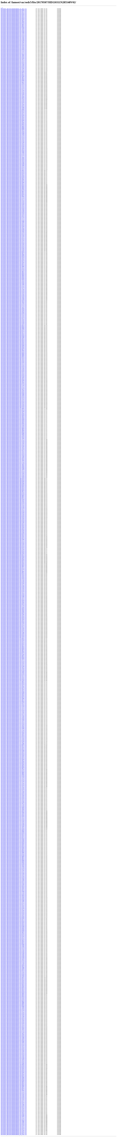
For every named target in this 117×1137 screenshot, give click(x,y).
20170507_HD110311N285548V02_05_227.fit (14, 318)
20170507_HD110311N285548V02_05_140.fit (14, 297)
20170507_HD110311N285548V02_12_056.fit (14, 764)
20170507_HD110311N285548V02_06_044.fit (14, 342)
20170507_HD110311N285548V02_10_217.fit (14, 675)
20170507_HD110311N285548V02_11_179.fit (14, 730)
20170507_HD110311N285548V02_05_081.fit (14, 271)
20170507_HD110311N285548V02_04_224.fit (14, 240)
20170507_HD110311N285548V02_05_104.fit (14, 282)
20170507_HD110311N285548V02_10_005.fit (14, 639)
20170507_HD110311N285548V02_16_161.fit (14, 1112)
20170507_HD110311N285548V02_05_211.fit (14, 314)
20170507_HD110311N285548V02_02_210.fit (14, 99)
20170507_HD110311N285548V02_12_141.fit (14, 794)
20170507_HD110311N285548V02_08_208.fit (14, 539)
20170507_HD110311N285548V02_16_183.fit (14, 1120)
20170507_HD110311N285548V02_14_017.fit (14, 919)
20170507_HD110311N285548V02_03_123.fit (14, 138)
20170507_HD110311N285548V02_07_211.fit (14, 470)
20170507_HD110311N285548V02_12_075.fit (14, 771)
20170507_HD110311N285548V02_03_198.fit (14, 163)
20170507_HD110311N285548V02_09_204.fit (14, 619)
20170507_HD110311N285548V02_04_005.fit (14, 170)
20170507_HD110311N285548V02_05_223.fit (14, 316)
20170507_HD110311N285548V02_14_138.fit (14, 953)
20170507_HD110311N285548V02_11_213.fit (14, 737)
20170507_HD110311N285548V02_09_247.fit (14, 637)
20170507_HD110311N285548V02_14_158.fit (14, 957)
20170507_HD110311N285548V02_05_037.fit (14, 261)
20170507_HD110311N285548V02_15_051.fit (14, 988)
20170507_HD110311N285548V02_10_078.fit (14, 654)
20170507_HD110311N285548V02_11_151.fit (14, 721)
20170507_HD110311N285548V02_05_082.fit (14, 272)
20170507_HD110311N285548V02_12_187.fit (14, 811)
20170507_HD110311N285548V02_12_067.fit (14, 768)
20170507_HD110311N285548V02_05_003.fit (14, 252)
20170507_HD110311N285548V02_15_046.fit (14, 987)
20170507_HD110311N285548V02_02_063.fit (14, 78)
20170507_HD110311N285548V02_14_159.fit (14, 958)
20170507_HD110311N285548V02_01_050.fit (14, 19)
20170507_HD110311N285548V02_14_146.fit (14, 954)
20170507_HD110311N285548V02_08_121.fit (14, 509)
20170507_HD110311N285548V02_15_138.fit (14, 1016)
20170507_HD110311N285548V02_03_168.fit (14, 152)
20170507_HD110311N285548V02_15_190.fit (14, 1034)
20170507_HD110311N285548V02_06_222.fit (14, 401)
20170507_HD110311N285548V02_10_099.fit (14, 658)
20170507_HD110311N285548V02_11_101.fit (14, 705)
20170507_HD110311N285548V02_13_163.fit (14, 887)
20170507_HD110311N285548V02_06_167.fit (14, 381)
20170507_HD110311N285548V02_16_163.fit (14, 1113)
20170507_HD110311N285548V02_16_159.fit (14, 1111)
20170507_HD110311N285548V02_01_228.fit (14, 64)
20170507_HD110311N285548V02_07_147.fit (14, 450)
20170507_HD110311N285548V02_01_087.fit (14, 25)
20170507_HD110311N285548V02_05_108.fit (14, 284)
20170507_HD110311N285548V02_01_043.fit (14, 18)
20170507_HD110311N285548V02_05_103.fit (14, 280)
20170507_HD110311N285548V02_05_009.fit (14, 256)
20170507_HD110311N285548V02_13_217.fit (14, 904)
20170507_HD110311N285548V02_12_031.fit (14, 752)
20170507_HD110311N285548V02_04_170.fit (14, 217)
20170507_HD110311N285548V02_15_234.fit (14, 1055)
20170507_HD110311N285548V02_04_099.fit (14, 196)
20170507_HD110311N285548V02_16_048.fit (14, 1077)
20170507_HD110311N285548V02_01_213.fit (14, 60)
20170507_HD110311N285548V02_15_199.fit (14, 1038)
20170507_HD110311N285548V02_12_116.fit (14, 781)
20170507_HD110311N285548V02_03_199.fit (14, 164)
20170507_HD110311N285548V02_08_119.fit (14, 508)
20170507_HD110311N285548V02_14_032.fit (14, 923)
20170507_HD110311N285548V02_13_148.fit (14, 879)
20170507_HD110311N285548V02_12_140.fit (14, 793)
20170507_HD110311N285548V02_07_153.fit (14, 454)
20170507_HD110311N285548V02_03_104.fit (14, 131)
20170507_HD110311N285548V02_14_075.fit (14, 935)
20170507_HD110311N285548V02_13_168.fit (14, 891)
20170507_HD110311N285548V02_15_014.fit (14, 980)
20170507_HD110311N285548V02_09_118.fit (14, 580)
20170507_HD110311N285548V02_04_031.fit (14, 174)
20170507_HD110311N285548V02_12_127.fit (14, 786)
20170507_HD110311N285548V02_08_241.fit (14, 551)
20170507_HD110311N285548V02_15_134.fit (14, 1014)
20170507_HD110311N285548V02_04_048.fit (14, 182)
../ (2, 7)
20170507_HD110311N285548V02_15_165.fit (14, 1029)
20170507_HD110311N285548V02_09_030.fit (14, 557)
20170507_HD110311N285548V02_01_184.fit (14, 55)
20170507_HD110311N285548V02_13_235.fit (14, 914)
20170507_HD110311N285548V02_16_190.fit (14, 1122)
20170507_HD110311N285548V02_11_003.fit (14, 683)
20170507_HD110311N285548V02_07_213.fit (14, 472)
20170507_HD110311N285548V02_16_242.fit (14, 1131)
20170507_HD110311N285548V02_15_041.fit (14, 984)
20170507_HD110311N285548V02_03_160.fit (14, 148)
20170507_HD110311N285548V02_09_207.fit (14, 620)
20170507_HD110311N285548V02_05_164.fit (14, 302)
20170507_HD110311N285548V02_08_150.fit (14, 520)
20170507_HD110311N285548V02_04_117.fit (14, 199)
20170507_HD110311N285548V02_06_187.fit (14, 389)
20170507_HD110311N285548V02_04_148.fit (14, 210)
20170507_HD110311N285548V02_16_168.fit (14, 1115)
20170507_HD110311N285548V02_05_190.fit (14, 309)
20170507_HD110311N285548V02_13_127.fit (14, 871)
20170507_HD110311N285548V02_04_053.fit (14, 185)
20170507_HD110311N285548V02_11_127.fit (14, 714)
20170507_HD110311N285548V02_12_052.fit (14, 763)
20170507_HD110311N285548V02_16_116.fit (14, 1094)
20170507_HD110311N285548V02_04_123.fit (14, 200)
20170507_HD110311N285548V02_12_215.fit (14, 818)
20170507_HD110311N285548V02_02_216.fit (14, 100)
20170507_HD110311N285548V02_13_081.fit (14, 857)
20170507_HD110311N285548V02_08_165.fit (14, 526)
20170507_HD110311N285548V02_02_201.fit (14, 98)
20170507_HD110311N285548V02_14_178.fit (14, 963)
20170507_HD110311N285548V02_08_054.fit (14, 489)
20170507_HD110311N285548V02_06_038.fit (14, 337)
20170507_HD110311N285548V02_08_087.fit (14, 496)
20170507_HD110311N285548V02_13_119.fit (14, 868)
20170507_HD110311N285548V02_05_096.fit (14, 278)
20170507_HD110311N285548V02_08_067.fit (14, 491)
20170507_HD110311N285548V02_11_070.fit (14, 702)
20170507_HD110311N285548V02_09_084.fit (14, 571)
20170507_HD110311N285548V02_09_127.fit (14, 584)
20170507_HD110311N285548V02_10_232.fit (14, 677)
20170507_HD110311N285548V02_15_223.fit (14, 1047)
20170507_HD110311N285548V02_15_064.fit (14, 994)
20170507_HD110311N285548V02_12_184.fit (14, 809)
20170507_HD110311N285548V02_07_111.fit (14, 439)
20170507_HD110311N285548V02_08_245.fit (14, 552)
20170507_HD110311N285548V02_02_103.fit (14, 84)
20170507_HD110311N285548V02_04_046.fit (14, 179)
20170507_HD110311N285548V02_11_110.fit (14, 706)
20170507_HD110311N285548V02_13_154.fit (14, 883)
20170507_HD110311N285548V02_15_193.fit (14, 1036)
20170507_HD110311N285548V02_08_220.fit (14, 544)
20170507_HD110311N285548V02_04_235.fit (14, 247)
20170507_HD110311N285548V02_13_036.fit (14, 839)
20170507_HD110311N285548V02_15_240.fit (14, 1059)
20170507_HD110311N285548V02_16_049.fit (14, 1078)
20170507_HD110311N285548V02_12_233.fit (14, 822)
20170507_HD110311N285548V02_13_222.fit (14, 905)
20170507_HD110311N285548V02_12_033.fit (14, 754)
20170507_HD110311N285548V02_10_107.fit (14, 659)
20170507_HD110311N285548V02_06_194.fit (14, 390)
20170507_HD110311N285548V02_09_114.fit (14, 579)
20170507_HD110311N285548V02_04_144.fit (14, 208)
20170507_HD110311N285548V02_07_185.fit (14, 465)
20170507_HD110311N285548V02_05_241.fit (14, 324)
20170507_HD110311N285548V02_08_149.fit (14, 518)
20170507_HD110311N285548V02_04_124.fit (14, 201)
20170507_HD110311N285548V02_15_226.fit (14, 1050)
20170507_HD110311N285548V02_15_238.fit (14, 1058)
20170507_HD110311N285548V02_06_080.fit (14, 353)
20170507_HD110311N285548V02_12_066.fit (14, 767)
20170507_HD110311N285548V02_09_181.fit (14, 609)
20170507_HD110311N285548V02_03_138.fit (14, 142)
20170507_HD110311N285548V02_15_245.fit (14, 1062)
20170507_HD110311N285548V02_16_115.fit (14, 1093)
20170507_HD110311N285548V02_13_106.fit (14, 866)
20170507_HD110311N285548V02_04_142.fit (14, 205)
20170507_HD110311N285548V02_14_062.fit (14, 932)
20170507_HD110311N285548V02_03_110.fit (14, 135)
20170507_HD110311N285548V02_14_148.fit (14, 955)
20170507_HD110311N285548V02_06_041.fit (14, 338)
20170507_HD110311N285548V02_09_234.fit (14, 628)
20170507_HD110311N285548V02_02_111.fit (14, 85)
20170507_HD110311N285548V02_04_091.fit (14, 192)
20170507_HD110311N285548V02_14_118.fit (14, 950)
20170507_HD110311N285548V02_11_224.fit (14, 738)
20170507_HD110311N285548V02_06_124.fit (14, 366)
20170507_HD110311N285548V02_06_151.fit (14, 372)
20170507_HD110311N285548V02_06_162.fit (14, 379)
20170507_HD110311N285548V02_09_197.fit (14, 615)
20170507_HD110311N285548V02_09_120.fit (14, 582)
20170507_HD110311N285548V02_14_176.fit (14, 962)
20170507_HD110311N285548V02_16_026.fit (14, 1068)
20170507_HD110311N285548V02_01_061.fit (14, 20)
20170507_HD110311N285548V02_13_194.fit (14, 897)
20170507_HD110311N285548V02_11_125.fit (14, 711)
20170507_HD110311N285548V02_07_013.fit (14, 410)
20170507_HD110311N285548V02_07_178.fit (14, 463)
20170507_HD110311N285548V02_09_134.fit (14, 589)
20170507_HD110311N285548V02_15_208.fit (14, 1041)
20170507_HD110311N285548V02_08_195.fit (14, 531)
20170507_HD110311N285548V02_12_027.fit (14, 749)
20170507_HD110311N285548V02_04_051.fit (14, 183)
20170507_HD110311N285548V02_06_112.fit (14, 364)
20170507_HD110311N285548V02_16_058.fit (14, 1080)
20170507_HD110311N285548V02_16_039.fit (14, 1075)
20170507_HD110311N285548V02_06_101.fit (14, 358)
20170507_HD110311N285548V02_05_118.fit (14, 289)
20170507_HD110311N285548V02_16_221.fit (14, 1126)
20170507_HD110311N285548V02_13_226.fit (14, 908)
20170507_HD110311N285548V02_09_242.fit (14, 635)
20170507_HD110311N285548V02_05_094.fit (14, 276)
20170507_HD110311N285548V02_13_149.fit (14, 880)
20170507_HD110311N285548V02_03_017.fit (14, 113)
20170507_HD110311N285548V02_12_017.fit (14, 746)
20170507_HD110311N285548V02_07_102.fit (14, 437)
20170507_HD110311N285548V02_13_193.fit (14, 896)
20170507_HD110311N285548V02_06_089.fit (14, 355)
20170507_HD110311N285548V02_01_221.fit (14, 62)
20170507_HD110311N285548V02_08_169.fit (14, 527)
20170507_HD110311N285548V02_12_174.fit (14, 804)
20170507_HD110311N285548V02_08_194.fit (14, 530)
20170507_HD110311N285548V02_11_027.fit (14, 688)
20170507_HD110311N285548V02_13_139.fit (14, 877)
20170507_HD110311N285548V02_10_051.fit (14, 644)
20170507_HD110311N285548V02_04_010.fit (14, 172)
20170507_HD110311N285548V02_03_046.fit (14, 120)
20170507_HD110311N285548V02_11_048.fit (14, 698)
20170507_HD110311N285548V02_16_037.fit (14, 1073)
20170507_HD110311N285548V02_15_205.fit (14, 1040)
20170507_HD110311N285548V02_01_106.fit (14, 31)
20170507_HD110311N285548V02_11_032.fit (14, 689)
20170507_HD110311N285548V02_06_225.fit (14, 403)
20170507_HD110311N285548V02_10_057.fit (14, 645)
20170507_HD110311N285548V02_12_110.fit (14, 777)
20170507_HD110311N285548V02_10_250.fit (14, 680)
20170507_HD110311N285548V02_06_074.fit (14, 351)
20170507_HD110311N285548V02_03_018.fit (14, 115)
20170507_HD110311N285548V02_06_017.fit (14, 332)
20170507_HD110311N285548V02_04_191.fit (14, 223)
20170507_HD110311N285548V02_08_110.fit (14, 503)
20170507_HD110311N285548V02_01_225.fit (14, 63)
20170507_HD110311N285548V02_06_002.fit (14, 326)
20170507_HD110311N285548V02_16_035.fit (14, 1071)
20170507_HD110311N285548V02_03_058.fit (14, 122)
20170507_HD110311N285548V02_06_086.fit (14, 354)
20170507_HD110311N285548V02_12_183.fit (14, 808)
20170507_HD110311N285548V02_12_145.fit (14, 796)
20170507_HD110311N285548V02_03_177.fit (14, 156)
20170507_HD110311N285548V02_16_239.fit (14, 1130)
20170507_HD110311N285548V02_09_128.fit (14, 586)
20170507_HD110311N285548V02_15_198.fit (14, 1037)
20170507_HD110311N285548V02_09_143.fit (14, 593)
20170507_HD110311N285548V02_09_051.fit (14, 561)
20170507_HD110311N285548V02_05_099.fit (14, 279)
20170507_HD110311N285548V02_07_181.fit (14, 464)
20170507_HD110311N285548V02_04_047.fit (14, 181)
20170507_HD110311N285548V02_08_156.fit (14, 521)
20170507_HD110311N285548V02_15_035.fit (14, 983)
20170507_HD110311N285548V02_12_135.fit (14, 789)
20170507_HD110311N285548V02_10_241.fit (14, 679)
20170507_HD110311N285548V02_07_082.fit (14, 429)
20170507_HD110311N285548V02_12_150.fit (14, 798)
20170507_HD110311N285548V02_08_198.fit (14, 532)
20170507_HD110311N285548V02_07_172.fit (14, 461)
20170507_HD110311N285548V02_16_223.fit (14, 1128)
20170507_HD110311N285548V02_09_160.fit (14, 600)
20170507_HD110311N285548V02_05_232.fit (14, 319)
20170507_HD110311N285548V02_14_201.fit (14, 970)
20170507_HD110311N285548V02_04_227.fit (14, 241)
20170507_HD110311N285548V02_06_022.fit (14, 333)
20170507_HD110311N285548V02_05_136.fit (14, 294)
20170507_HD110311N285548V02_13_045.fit (14, 844)
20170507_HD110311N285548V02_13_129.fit (14, 874)
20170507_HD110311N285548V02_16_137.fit (14, 1100)
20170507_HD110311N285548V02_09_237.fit (14, 631)
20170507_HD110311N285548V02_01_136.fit (14, 38)
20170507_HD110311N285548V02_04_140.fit (14, 204)
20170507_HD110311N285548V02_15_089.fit (14, 1003)
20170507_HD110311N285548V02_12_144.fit (14, 795)
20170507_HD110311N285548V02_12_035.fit (14, 756)
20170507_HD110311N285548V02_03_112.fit (14, 137)
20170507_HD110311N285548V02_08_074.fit (14, 492)
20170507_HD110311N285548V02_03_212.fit (14, 166)
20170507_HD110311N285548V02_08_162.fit (14, 525)
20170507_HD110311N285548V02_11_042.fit (14, 694)
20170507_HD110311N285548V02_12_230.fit (14, 821)
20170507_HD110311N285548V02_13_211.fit (14, 902)
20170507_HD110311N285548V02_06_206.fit (14, 393)
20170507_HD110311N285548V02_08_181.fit (14, 529)
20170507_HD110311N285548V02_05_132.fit (14, 293)
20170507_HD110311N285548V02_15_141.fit (14, 1018)
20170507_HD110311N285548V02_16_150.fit (14, 1106)
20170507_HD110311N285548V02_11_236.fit (14, 741)
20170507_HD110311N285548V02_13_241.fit (14, 915)
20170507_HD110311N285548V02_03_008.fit (14, 109)
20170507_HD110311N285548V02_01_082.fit (14, 24)
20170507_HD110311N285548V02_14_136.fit (14, 952)
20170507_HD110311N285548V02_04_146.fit (14, 209)
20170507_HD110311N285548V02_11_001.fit (14, 681)
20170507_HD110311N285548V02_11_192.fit (14, 732)
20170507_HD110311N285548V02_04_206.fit (14, 231)
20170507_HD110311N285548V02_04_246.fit (14, 250)
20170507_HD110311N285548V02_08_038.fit (14, 483)
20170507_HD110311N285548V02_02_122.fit (14, 91)
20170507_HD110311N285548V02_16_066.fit (14, 1085)
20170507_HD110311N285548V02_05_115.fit (14, 287)
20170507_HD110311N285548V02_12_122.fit (14, 785)
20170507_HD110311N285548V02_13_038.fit (14, 840)
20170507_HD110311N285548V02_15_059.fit (14, 992)
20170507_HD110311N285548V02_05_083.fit (14, 274)
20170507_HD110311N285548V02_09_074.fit (14, 569)
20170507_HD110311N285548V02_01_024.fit (14, 14)
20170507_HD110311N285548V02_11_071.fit (14, 703)
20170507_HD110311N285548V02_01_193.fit (14, 56)
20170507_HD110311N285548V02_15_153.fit (14, 1025)
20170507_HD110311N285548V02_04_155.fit (14, 214)
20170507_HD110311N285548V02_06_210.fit (14, 397)
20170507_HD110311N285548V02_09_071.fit (14, 567)
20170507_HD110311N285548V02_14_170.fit (14, 961)
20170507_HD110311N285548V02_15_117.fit (14, 1011)
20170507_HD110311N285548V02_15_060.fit (14, 993)
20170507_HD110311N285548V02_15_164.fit (14, 1028)
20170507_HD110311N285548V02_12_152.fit (14, 799)
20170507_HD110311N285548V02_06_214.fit (14, 399)
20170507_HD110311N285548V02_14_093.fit (14, 941)
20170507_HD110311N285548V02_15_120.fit (14, 1012)
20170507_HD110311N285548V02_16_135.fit (14, 1099)
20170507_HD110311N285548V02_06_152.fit (14, 373)
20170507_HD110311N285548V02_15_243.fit (14, 1060)
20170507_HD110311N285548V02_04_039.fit (14, 177)
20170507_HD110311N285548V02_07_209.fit (14, 469)
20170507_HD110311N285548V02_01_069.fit (14, 22)
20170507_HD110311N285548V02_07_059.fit (14, 421)
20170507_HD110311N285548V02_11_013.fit (14, 684)
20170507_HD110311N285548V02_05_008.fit (14, 254)
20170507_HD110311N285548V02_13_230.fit (14, 910)
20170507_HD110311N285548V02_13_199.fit (14, 901)
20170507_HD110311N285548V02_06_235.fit (14, 407)
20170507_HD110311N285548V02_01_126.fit (14, 37)
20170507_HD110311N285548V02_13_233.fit (14, 913)
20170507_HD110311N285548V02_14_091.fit (14, 940)
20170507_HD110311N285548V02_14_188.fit (14, 967)
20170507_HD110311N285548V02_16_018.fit (14, 1065)
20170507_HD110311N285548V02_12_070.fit (14, 769)
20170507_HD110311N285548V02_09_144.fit (14, 595)
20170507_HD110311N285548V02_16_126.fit (14, 1095)
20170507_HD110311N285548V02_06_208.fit (14, 394)
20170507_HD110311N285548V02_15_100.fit (14, 1007)
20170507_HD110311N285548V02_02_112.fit (14, 86)
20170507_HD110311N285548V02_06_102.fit (14, 359)
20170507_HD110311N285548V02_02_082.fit (14, 82)
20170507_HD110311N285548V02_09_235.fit (14, 630)
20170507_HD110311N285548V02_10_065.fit (14, 649)
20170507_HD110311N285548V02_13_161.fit (14, 886)
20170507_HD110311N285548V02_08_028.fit (14, 481)
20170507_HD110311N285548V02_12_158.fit (14, 802)
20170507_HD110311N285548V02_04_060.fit (14, 186)
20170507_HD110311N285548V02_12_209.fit (14, 816)
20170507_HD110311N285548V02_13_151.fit (14, 882)
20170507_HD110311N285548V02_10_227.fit (14, 676)
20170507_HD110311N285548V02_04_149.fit (14, 212)
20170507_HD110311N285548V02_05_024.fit (14, 257)
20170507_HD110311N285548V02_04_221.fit (14, 238)
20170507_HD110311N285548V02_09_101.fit (14, 574)
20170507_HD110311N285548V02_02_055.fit (14, 75)
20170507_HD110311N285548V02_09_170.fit (14, 605)
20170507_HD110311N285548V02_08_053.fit (14, 487)
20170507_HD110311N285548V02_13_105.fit (14, 865)
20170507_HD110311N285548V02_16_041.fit (14, 1076)
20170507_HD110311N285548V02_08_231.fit (14, 548)
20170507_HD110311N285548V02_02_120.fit (14, 90)
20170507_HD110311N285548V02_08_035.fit (14, 482)
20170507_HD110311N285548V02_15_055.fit (14, 990)
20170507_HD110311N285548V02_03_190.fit (14, 159)
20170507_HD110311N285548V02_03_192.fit (14, 160)
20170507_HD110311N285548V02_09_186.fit (14, 611)
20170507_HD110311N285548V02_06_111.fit (14, 363)
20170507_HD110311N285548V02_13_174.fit (14, 892)
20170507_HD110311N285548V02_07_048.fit (14, 419)
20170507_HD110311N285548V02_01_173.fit (14, 50)
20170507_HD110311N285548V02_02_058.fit (14, 76)
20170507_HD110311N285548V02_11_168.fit (14, 728)
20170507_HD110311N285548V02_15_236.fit (14, 1056)
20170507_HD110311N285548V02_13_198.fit (14, 900)
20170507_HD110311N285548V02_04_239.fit (14, 249)
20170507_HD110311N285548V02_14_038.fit (14, 926)
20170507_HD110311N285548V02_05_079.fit (14, 270)
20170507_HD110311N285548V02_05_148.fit (14, 298)
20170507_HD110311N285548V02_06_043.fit (14, 341)
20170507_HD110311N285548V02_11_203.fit (14, 736)
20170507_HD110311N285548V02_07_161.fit (14, 459)
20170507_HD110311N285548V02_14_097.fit (14, 943)
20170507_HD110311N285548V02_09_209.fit (14, 622)
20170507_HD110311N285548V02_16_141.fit (14, 1102)
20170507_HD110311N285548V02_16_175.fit (14, 1118)
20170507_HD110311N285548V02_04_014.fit (14, 173)
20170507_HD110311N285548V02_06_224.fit (14, 402)
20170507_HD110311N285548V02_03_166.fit (14, 151)
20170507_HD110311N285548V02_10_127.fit (14, 664)
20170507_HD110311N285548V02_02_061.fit (14, 77)
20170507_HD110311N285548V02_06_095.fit (14, 357)
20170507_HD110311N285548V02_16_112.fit (14, 1091)
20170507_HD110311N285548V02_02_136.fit (14, 93)
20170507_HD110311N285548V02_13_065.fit (14, 851)
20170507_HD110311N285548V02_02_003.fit (14, 72)
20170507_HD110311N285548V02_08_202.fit (14, 535)
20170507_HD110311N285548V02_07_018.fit (14, 411)
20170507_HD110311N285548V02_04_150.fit (14, 213)
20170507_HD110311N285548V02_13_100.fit (14, 864)
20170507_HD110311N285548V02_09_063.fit (14, 565)
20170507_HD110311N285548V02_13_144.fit (14, 878)
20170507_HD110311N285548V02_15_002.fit (14, 977)
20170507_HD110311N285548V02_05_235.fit (14, 320)
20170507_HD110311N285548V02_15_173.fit (14, 1031)
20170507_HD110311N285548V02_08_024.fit (14, 479)
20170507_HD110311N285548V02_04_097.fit (14, 195)
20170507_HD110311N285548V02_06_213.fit (14, 398)
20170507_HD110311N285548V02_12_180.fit (14, 807)
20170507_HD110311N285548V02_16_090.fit (14, 1086)
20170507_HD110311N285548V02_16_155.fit (14, 1109)
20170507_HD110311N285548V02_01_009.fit (14, 10)
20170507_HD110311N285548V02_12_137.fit (14, 790)
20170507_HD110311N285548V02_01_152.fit (14, 44)
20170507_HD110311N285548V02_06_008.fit (14, 328)
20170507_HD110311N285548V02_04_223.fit (14, 239)
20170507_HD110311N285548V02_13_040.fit (14, 842)
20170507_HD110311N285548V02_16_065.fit (14, 1084)
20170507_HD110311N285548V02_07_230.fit (14, 473)
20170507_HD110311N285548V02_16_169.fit (14, 1116)
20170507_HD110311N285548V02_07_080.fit (14, 428)
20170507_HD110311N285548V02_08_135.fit (14, 513)
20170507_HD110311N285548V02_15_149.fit (14, 1023)
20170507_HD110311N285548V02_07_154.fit (14, 455)
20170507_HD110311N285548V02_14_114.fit (14, 949)
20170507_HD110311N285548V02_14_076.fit (14, 936)
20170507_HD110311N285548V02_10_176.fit (14, 670)
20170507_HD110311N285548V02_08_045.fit (14, 486)
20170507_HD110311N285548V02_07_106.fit (14, 438)
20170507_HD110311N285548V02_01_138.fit (14, 40)
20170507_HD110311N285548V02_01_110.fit (14, 33)
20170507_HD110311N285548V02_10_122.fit (14, 662)
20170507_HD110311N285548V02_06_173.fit (14, 384)
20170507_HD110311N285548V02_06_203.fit (14, 391)
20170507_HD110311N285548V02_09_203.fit (14, 618)
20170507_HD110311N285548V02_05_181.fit (14, 307)
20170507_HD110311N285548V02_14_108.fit (14, 946)
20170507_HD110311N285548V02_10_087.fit (14, 655)
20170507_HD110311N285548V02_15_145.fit (14, 1021)
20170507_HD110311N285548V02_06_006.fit (14, 327)
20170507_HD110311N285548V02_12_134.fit (14, 787)
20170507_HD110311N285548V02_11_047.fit (14, 697)
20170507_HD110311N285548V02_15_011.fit (14, 979)
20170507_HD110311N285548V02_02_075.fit (14, 81)
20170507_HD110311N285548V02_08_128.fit (14, 512)
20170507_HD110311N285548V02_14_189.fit (14, 968)
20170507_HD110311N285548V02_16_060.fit (14, 1081)
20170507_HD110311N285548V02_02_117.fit (14, 89)
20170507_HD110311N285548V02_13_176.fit (14, 893)
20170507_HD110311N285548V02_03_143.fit (14, 144)
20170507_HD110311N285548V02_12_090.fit (14, 774)
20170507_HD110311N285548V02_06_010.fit (14, 329)
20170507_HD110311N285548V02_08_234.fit (14, 549)
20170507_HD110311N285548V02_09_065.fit (14, 566)
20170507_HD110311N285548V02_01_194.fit (14, 58)
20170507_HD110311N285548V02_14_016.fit (14, 918)
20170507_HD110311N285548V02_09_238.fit (14, 632)
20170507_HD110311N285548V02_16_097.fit (14, 1089)
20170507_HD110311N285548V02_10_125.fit (14, 663)
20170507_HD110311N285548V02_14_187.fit (14, 966)
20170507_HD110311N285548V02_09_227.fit (14, 626)
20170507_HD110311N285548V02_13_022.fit (14, 835)
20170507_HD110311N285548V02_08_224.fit (14, 547)
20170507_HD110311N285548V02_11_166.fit (14, 727)
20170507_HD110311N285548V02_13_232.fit (14, 912)
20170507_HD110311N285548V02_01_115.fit (14, 34)
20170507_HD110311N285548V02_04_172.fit (14, 219)
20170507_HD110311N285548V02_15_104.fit (14, 1009)
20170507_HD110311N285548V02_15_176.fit (14, 1032)
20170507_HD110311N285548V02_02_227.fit (14, 103)
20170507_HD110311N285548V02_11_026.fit (14, 686)
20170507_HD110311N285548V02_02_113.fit (14, 87)
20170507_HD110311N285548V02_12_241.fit (14, 827)
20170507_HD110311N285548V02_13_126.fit (14, 870)
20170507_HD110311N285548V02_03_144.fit (14, 146)
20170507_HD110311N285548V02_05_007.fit (14, 253)
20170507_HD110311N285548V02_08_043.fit (14, 485)
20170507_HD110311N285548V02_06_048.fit (14, 345)
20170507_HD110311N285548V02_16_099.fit (14, 1090)
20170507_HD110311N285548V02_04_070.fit (14, 190)
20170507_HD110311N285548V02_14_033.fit (14, 924)
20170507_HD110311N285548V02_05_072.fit (14, 267)
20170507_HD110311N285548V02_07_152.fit (14, 452)
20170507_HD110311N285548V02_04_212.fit (14, 234)
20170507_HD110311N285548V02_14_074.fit (14, 934)
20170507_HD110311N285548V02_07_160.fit (14, 457)
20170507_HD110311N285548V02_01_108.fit (14, 32)
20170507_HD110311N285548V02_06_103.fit (14, 360)
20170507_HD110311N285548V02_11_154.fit (14, 724)
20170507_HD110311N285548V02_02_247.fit (14, 106)
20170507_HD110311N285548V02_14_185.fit (14, 965)
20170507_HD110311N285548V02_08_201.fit (14, 534)
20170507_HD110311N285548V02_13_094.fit (14, 861)
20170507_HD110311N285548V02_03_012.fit (14, 111)
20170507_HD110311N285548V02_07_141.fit (14, 447)
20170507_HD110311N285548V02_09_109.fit (14, 578)
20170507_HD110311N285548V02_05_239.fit (14, 323)
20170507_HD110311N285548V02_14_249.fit (14, 975)
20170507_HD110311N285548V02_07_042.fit (14, 416)
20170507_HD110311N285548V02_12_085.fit (14, 773)
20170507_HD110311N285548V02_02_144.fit (14, 94)
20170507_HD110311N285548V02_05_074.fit (14, 269)
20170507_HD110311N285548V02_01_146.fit (14, 42)
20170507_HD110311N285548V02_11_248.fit (14, 743)
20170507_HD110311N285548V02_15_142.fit (14, 1019)
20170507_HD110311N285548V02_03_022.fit (14, 116)
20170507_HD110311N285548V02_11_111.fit (14, 707)
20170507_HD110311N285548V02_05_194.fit (14, 310)
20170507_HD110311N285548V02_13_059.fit (14, 848)
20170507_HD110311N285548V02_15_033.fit (14, 981)
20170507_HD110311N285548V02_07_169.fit (14, 460)
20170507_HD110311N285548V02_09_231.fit (14, 627)
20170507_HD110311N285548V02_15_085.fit (14, 1001)
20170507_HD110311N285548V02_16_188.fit (14, 1121)
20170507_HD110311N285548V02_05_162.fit (14, 301)
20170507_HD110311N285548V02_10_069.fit (14, 651)
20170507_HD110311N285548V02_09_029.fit (14, 556)
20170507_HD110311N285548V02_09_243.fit (14, 636)
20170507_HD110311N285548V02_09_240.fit (14, 633)
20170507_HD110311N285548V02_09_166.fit (14, 602)
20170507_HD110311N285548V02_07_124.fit (14, 442)
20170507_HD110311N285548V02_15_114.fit (14, 1010)
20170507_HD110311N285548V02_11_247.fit (14, 742)
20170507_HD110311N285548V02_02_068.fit (14, 80)
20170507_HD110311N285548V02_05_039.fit (14, 262)
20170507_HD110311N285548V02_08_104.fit (14, 499)
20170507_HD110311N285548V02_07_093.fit (14, 432)
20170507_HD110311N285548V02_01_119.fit (14, 36)
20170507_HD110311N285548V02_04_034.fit (14, 175)
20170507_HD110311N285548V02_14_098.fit (14, 944)
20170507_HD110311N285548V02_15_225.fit (14, 1049)
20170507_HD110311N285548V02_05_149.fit (14, 300)
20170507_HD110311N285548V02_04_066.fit (14, 188)
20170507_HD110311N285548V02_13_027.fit (14, 836)
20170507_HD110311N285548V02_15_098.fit (14, 1006)
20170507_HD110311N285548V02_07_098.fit (14, 433)
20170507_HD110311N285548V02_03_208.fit (14, 165)
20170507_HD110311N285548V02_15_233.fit (14, 1054)
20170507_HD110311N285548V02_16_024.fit (14, 1067)
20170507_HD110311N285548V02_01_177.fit (14, 53)
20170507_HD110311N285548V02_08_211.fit (14, 540)
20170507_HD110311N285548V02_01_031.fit (14, 16)
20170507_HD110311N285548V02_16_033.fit (14, 1069)
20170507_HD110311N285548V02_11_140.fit (14, 717)
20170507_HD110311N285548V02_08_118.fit (14, 507)
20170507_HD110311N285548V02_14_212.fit (14, 971)
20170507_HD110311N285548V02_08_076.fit (14, 494)
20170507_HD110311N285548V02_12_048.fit (14, 761)
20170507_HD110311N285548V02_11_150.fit (14, 720)
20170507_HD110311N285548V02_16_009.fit (14, 1064)
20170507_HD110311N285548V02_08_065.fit (14, 490)
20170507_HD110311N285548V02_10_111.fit (14, 661)
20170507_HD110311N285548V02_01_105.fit (14, 29)
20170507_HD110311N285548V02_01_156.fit (14, 47)
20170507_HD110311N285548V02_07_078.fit (14, 425)
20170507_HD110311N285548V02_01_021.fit (14, 12)
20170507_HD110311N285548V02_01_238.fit (14, 71)
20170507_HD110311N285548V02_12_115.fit (14, 780)
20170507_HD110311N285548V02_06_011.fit (14, 331)
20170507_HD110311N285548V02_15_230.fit (14, 1051)
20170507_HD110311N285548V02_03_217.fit (14, 168)
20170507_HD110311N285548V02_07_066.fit (14, 423)
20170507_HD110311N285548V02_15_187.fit (14, 1033)
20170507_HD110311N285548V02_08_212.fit (14, 542)
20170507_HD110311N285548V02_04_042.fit (14, 178)
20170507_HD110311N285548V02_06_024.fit (14, 335)
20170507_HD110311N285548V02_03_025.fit (14, 119)
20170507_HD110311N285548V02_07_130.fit (14, 443)
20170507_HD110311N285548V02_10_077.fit (14, 653)
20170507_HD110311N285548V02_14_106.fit (14, 945)
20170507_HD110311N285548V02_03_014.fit (14, 112)
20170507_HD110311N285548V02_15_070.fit (14, 997)
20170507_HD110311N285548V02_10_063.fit (14, 646)
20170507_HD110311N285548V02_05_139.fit (14, 296)
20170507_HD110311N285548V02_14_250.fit (14, 976)
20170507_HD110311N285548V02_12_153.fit (14, 800)
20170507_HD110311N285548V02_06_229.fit (14, 406)
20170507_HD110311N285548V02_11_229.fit (14, 739)
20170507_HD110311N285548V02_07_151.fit (14, 451)
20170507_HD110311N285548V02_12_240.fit (14, 826)
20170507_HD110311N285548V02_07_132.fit (14, 445)
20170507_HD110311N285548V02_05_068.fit (14, 266)
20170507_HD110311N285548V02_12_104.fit (14, 776)
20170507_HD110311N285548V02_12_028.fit (14, 750)
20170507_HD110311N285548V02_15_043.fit (14, 985)
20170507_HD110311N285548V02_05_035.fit (14, 260)
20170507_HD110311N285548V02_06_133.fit (14, 367)
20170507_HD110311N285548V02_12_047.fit (14, 760)
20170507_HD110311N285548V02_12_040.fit (14, 759)
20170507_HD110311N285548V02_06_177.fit (14, 386)
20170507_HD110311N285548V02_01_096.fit (14, 27)
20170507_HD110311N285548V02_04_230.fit (14, 244)
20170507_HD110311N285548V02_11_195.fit (14, 733)
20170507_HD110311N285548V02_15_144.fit (14, 1020)
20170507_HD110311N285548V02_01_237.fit (14, 69)
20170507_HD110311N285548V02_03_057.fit (14, 121)
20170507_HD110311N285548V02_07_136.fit (14, 446)
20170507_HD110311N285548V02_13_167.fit (14, 890)
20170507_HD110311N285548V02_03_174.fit (14, 153)
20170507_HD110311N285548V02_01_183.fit (14, 54)
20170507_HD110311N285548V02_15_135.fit (14, 1015)
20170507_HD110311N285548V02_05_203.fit (14, 311)
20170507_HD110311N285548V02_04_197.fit (14, 227)
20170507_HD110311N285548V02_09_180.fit (14, 608)
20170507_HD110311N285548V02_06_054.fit (14, 346)
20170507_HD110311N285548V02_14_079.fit (14, 939)
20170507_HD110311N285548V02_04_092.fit (14, 194)
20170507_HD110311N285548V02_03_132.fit (14, 139)
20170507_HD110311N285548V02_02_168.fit (14, 97)
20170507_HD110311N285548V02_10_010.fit (14, 640)
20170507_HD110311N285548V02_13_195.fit (14, 899)
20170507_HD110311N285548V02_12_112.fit (14, 778)
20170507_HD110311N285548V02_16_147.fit (14, 1103)
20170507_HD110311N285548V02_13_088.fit (14, 860)
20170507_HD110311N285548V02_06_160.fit (14, 377)
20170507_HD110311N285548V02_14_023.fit (14, 921)
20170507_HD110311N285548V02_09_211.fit (14, 624)
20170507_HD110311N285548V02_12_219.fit (14, 820)
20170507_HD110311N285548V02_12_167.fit (14, 803)
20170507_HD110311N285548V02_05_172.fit (14, 305)
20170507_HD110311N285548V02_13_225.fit (14, 906)
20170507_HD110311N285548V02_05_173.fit (14, 306)
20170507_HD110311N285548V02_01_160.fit (14, 49)
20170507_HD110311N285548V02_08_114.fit (14, 505)
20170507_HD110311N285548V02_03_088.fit (14, 128)
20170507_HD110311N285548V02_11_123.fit (14, 710)
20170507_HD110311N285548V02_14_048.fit (14, 930)
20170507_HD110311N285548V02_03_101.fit (14, 130)
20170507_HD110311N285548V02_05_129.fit (14, 292)
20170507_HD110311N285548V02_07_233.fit (14, 474)
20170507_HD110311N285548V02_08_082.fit (14, 495)
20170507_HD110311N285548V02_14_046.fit (14, 928)
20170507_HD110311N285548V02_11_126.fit (14, 712)
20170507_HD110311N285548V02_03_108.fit (14, 133)
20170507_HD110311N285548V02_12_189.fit (14, 812)
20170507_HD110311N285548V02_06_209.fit (14, 395)
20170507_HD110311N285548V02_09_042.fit (14, 558)
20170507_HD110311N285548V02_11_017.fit (14, 685)
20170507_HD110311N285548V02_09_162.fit (14, 601)
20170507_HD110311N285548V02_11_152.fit (14, 723)
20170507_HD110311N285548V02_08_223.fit (14, 545)
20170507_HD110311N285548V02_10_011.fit (14, 641)
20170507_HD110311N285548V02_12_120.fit (14, 783)
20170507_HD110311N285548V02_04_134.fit (14, 203)
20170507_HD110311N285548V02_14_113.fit (14, 948)
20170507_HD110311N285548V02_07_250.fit (14, 477)
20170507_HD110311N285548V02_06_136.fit (14, 368)
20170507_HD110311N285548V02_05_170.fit (14, 304)
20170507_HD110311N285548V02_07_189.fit (14, 467)
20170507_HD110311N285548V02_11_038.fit (14, 692)
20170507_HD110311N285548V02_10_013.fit (14, 642)
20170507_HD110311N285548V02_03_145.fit (14, 147)
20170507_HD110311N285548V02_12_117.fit (14, 782)
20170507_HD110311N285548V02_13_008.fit (14, 831)
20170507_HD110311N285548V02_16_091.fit (14, 1087)
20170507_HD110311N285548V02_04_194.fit (14, 226)
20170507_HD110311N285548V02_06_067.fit (14, 349)
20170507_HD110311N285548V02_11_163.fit (14, 725)
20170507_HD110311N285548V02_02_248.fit (14, 107)
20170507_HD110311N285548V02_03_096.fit (14, 129)
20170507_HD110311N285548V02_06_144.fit (14, 369)
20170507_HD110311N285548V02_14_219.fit (14, 972)
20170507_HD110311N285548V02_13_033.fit (14, 838)
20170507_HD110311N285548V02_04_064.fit (14, 187)
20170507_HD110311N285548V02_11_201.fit (14, 734)
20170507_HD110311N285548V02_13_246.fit (14, 917)
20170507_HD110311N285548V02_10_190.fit (14, 671)
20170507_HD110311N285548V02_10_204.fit (14, 672)
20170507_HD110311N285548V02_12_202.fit (14, 814)
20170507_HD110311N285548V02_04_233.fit (14, 245)
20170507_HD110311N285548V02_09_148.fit (14, 596)
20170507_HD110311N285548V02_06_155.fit (14, 375)
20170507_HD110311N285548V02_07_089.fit (14, 430)
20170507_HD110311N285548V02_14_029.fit (14, 922)
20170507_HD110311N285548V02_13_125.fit (14, 869)
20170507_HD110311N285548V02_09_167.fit (14, 604)
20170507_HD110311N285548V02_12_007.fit (14, 745)
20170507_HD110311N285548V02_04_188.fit (14, 221)
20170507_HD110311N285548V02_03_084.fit (14, 126)
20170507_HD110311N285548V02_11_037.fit (14, 690)
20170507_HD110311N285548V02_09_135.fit (14, 591)
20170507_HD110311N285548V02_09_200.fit (14, 617)
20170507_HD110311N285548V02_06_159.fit (14, 376)
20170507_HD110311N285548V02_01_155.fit (14, 46)
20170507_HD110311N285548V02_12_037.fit (14, 758)
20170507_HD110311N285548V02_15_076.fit (14, 998)
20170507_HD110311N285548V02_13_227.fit (14, 909)
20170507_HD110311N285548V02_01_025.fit (14, 15)
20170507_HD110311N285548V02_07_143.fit (14, 448)
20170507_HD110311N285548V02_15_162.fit (14, 1027)
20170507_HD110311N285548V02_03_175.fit (14, 155)
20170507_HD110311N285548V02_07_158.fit (14, 456)
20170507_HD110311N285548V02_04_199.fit (14, 230)
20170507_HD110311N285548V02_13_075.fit (14, 853)
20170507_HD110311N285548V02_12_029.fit (14, 751)
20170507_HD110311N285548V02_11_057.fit (14, 699)
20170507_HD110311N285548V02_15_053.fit (14, 989)
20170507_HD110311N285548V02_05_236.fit (14, 322)
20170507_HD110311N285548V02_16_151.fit (14, 1107)
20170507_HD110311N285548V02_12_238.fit (14, 824)
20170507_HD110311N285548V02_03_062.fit (14, 124)
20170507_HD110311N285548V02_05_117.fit (14, 288)
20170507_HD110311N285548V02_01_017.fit (14, 11)
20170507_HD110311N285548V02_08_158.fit (14, 522)
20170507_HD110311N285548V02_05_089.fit (14, 275)
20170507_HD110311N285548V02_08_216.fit (14, 543)
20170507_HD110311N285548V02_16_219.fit (14, 1125)
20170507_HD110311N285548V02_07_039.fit (14, 413)
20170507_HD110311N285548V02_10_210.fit (14, 673)
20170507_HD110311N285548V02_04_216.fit (14, 235)
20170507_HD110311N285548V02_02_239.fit (14, 104)
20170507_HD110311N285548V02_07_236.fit (14, 476)
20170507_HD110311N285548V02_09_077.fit (14, 570)
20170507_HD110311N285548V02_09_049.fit (14, 560)
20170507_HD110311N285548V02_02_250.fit (14, 108)
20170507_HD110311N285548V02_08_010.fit (14, 478)
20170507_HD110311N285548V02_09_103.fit (14, 575)
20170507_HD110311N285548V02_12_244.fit (14, 829)
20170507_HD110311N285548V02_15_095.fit (14, 1005)
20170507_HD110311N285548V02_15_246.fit (14, 1063)
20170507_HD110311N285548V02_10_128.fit (14, 666)
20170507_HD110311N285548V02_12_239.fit (14, 825)
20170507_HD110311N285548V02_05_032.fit (14, 258)
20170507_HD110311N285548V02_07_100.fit (14, 435)
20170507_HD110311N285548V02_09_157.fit (14, 598)
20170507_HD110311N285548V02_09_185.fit (14, 610)
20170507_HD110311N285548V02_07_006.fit (14, 408)
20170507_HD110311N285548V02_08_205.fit (14, 536)
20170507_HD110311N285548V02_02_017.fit (14, 73)
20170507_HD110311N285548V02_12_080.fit (14, 772)
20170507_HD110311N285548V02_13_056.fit (14, 847)
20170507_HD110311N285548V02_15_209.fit (14, 1042)
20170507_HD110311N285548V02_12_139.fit (14, 791)
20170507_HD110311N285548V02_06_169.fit (14, 382)
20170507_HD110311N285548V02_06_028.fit (14, 336)
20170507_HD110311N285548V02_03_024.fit (14, 117)
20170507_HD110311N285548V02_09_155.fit (14, 597)
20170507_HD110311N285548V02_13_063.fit (14, 849)
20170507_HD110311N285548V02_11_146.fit (14, 719)
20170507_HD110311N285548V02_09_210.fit (14, 623)
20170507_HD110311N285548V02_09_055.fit (14, 562)
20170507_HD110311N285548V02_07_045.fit (14, 417)
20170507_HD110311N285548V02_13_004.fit (14, 830)
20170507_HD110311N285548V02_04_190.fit (14, 222)
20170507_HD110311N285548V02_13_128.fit (14, 873)
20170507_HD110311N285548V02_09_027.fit (14, 554)
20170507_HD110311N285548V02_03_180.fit (14, 157)
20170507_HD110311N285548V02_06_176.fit (14, 385)
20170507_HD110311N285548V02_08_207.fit (14, 538)
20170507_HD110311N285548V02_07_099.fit (14, 434)
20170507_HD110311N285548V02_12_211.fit (14, 817)
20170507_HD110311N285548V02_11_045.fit (14, 695)
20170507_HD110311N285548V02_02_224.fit (14, 102)
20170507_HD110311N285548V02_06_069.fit (14, 350)
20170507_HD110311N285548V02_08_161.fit (14, 523)
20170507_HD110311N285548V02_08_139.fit (14, 514)
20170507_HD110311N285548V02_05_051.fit (14, 265)
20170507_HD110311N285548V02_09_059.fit (14, 564)
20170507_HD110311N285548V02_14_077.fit (14, 937)
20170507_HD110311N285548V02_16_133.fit (14, 1098)
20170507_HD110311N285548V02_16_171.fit (14, 1117)
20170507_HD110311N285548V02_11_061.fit (14, 701)
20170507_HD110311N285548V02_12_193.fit (14, 813)
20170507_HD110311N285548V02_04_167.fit (14, 216)
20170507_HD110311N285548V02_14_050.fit (14, 931)
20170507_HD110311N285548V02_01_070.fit (14, 23)
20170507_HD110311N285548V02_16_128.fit (14, 1097)
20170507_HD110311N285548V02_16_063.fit (14, 1082)
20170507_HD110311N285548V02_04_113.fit (14, 197)
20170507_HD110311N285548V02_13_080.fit (14, 856)
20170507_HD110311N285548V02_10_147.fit (14, 667)
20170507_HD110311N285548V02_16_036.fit (14, 1072)
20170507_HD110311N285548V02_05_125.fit (14, 291)
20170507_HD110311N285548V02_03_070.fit (14, 125)
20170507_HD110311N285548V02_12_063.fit (14, 765)
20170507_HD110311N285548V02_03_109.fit (14, 134)
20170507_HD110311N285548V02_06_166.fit (14, 380)
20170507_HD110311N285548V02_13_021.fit (14, 834)
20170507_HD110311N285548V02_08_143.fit (14, 517)
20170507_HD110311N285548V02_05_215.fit (14, 315)
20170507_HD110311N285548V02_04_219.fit (14, 236)
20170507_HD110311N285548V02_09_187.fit (14, 613)
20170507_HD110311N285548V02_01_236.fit (14, 68)
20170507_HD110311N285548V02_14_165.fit (14, 959)
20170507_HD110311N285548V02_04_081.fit (14, 191)
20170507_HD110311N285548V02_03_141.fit (14, 143)
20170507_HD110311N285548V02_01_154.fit (14, 45)
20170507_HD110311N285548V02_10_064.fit (14, 648)
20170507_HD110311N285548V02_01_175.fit (14, 51)
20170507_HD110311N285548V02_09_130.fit (14, 588)
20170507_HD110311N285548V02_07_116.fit (14, 441)
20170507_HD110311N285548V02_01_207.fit (14, 59)
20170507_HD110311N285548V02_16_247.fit (14, 1133)
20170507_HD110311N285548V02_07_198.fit (14, 468)
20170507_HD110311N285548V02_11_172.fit (14, 729)
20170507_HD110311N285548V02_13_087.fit (14, 858)
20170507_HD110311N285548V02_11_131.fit (14, 715)
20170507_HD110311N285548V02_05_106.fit (14, 283)
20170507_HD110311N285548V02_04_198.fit (14, 228)
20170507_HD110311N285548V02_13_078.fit (14, 855)
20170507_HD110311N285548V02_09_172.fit (14, 606)
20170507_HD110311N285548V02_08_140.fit (14, 516)
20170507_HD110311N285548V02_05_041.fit (14, 263)
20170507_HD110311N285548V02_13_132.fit (14, 875)
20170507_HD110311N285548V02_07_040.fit (14, 415)
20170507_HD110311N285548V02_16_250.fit (14, 1134)
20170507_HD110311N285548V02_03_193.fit (14, 161)
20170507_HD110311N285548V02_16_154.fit (14, 1108)
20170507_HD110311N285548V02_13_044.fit (14, 843)
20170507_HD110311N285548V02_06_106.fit (14, 362)
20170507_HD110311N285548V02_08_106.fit (14, 501)
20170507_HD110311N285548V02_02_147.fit (14, 95)
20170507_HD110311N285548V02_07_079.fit (14, 426)
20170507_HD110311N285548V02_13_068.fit (14, 852)
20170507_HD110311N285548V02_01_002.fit (14, 9)
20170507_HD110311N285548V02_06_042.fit (14, 340)
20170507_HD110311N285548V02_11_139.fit (14, 716)
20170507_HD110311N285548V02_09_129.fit (14, 587)
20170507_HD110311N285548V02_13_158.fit (14, 884)
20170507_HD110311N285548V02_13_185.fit (14, 895)
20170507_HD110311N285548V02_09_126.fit (14, 583)
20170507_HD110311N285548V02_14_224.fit (14, 974)
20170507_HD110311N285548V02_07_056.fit (14, 420)
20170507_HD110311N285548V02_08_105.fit (14, 500)
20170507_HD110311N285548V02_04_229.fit (14, 243)
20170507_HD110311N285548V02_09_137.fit (14, 592)
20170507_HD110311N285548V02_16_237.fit (14, 1129)
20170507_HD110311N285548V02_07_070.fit (14, 424)
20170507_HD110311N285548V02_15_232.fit (14, 1053)
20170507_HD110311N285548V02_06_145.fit (14, 371)
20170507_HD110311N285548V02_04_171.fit (14, 218)
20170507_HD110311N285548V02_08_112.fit (14, 504)
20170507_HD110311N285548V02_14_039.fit (14, 927)
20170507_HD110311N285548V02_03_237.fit (14, 169)
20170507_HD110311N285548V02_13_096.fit (14, 862)
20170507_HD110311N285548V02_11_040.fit (14, 693)
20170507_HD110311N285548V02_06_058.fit (14, 347)
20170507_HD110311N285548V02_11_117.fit (14, 708)
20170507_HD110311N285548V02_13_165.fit (14, 888)
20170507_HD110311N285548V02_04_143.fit (14, 206)
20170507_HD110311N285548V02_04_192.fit (14, 225)
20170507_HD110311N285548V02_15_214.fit (14, 1045)
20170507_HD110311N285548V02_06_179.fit (14, 388)
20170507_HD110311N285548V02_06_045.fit (14, 344)
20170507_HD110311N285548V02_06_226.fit (14, 404)
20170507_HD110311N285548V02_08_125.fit (14, 510)
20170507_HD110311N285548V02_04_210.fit (14, 232)
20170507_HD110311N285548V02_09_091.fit (14, 573)
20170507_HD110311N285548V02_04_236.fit (14, 248)
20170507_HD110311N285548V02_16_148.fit (14, 1104)
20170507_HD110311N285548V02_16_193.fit (14, 1124)
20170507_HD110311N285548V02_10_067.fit (14, 650)
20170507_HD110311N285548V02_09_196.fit (14, 614)
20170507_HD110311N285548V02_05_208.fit (14, 313)
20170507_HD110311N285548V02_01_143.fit (14, 41)
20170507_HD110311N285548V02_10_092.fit (14, 657)
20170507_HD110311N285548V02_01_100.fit (14, 28)
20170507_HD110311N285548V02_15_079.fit (14, 999)
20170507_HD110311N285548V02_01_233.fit (14, 67)
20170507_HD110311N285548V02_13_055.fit (14, 846)
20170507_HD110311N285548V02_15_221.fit (14, 1046)
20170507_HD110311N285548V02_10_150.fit (14, 668)
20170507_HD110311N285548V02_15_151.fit (14, 1024)
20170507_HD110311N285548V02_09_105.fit (14, 576)
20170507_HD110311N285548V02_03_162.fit (14, 150)
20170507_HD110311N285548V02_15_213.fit (14, 1043)
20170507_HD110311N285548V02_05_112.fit (14, 285)
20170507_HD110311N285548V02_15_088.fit (14, 1002)
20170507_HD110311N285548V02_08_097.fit (14, 498)
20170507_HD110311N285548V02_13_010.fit (14, 833)
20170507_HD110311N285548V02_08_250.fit (14, 553)
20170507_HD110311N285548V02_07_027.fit (14, 412)
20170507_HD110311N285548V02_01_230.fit (14, 65)
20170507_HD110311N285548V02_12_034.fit (14, 755)
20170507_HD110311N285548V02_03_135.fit (14, 141)
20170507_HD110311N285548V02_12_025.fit (14, 747)
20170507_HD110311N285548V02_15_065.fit (14, 996)
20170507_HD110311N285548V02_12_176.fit (14, 805)
